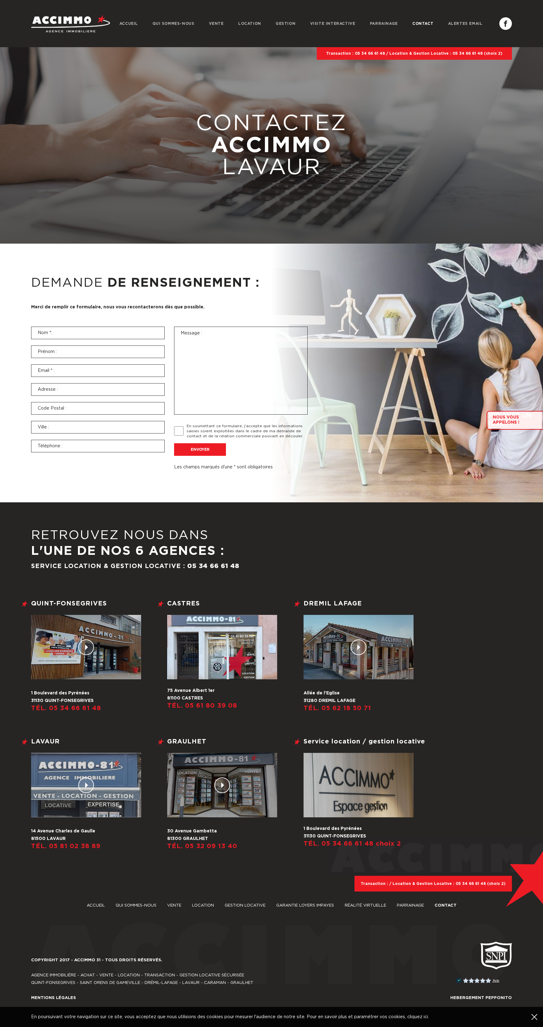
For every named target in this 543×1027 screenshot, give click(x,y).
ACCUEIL (128, 23)
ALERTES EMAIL (465, 23)
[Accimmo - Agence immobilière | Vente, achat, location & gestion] (70, 23)
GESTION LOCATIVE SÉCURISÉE (211, 975)
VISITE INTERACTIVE (332, 23)
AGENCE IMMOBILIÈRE (53, 975)
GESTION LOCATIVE (246, 905)
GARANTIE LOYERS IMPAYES (305, 905)
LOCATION (249, 23)
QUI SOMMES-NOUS (173, 23)
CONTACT (422, 23)
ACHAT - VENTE (96, 975)
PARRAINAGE (384, 23)
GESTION (285, 23)
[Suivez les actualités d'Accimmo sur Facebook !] (505, 23)
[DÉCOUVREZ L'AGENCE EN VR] (86, 647)
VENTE (216, 23)
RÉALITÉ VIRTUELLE (366, 905)
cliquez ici (417, 1017)
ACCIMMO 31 (87, 960)
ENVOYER (200, 449)
